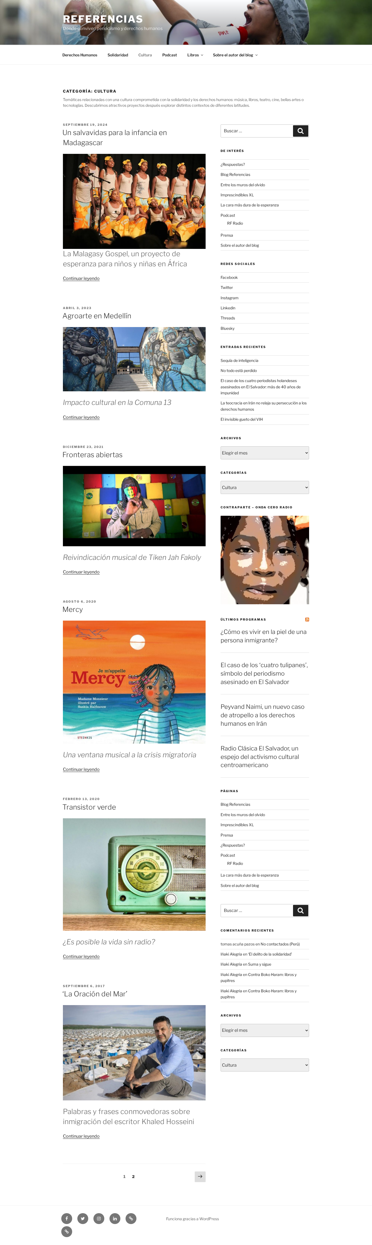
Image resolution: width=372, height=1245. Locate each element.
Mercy (72, 609)
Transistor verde (89, 807)
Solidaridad (118, 55)
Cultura (145, 55)
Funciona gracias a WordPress (192, 1218)
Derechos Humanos (79, 55)
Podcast (169, 55)
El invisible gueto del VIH (242, 419)
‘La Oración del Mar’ (94, 994)
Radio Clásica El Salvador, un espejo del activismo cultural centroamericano (260, 757)
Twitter (227, 287)
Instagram (230, 297)
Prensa (227, 235)
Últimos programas (243, 619)
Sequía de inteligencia (239, 360)
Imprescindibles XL (237, 195)
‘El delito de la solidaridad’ (270, 954)
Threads (228, 318)
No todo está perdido (239, 370)
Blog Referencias (235, 174)
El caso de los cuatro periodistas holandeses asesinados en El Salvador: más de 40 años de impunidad (261, 386)
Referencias (103, 19)
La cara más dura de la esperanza (250, 205)
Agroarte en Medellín (96, 316)
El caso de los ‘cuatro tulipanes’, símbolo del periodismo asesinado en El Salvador (264, 673)
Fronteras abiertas (92, 454)
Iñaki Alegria (231, 954)
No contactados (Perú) (280, 944)
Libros (193, 55)
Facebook (229, 277)
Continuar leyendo (81, 278)
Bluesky (227, 328)
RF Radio (235, 223)
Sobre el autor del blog (233, 55)
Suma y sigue (259, 964)
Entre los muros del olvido (243, 184)
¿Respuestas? (233, 164)
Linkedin (228, 308)
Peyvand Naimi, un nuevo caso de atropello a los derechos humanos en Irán (262, 715)
